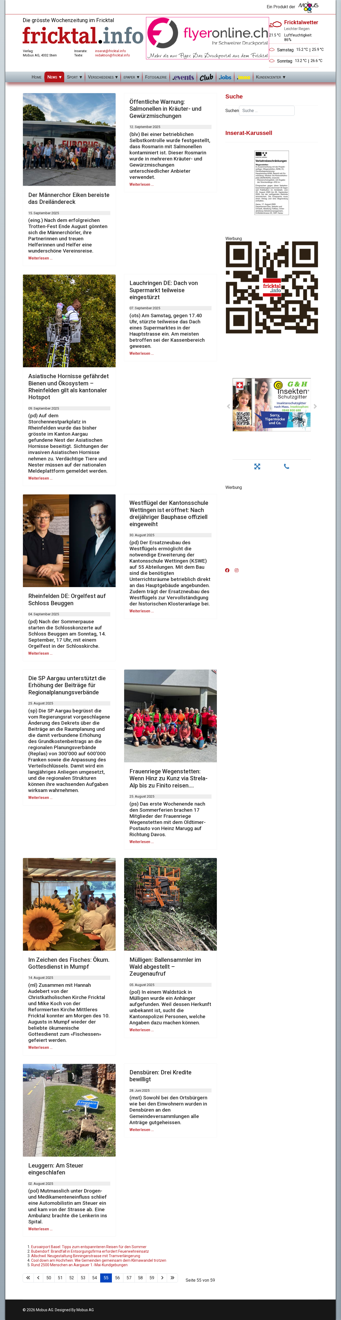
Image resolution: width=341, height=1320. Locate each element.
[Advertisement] (271, 527)
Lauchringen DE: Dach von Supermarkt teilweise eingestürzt (163, 290)
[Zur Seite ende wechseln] (172, 1277)
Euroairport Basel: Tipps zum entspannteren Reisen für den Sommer (89, 1247)
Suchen (232, 110)
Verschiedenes (100, 77)
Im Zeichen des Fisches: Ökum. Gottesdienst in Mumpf (68, 963)
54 (94, 1277)
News (52, 77)
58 (140, 1277)
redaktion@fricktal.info (112, 55)
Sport (72, 77)
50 (48, 1277)
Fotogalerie (156, 77)
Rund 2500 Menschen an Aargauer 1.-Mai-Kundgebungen (79, 1265)
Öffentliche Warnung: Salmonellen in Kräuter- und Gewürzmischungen (165, 108)
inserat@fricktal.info (110, 51)
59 (151, 1277)
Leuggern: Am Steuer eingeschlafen (55, 1169)
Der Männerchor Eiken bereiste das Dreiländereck (68, 198)
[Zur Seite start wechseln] (28, 1277)
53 (83, 1277)
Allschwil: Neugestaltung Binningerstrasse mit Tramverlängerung (85, 1256)
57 (129, 1277)
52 (71, 1277)
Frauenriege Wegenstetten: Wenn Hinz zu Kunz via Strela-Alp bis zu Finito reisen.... (168, 778)
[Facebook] (227, 570)
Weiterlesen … (40, 258)
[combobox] (267, 111)
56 (117, 1277)
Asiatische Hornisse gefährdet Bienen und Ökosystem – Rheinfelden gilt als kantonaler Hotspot (68, 387)
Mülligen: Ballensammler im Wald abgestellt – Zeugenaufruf (165, 966)
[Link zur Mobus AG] (308, 7)
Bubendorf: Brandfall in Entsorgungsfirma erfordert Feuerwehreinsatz (90, 1251)
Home (37, 77)
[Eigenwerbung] (207, 37)
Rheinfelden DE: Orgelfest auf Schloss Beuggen (67, 599)
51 (60, 1277)
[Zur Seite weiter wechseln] (162, 1277)
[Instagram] (236, 570)
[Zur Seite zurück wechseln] (38, 1277)
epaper (129, 77)
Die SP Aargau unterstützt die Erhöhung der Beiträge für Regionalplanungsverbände (67, 685)
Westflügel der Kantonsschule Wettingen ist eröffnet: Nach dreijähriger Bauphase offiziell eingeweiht (168, 513)
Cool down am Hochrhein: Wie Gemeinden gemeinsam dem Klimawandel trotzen (98, 1260)
